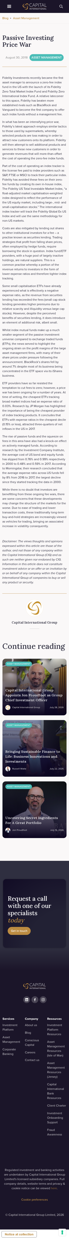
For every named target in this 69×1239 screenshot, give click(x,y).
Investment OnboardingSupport (55, 1117)
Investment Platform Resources (54, 1029)
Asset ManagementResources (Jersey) (56, 1070)
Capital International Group (34, 622)
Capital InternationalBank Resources (55, 1091)
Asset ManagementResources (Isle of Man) (56, 1049)
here (54, 1188)
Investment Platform (9, 1027)
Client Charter (56, 1105)
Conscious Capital (32, 1042)
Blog (5, 18)
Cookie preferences (34, 1199)
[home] (35, 6)
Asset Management (26, 18)
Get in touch (19, 931)
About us (31, 1025)
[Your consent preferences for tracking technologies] (62, 1232)
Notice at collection (19, 1234)
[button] (9, 6)
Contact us (32, 1060)
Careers (30, 1052)
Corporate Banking (9, 1051)
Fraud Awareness (54, 1132)
